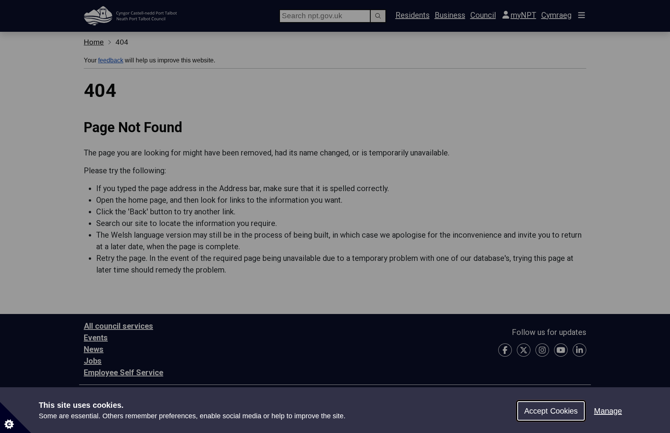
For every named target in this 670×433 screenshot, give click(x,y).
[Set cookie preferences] (15, 417)
